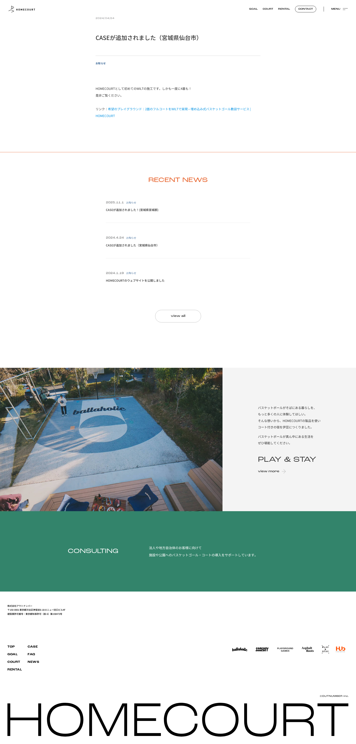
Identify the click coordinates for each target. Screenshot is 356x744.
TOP (11, 646)
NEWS (33, 662)
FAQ (31, 654)
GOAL (253, 9)
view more (268, 471)
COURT (268, 9)
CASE (33, 646)
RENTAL (284, 9)
